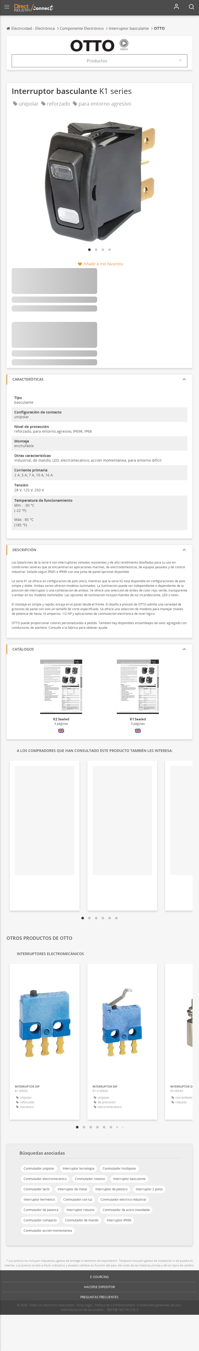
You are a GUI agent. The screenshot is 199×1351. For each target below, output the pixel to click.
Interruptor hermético (39, 1199)
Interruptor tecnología (78, 1168)
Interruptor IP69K (119, 1220)
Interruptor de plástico (111, 1189)
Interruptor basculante (129, 1179)
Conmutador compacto (40, 1220)
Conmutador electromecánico (45, 1179)
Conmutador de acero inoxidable (126, 1210)
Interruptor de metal (72, 1189)
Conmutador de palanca (41, 1210)
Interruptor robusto (80, 1210)
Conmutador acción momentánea (48, 1230)
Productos (97, 61)
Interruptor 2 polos (149, 1189)
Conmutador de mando (81, 1220)
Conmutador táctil (36, 1189)
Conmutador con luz (77, 1199)
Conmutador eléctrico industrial (123, 1199)
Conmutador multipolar (119, 1168)
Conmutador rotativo (90, 1179)
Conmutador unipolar (39, 1168)
